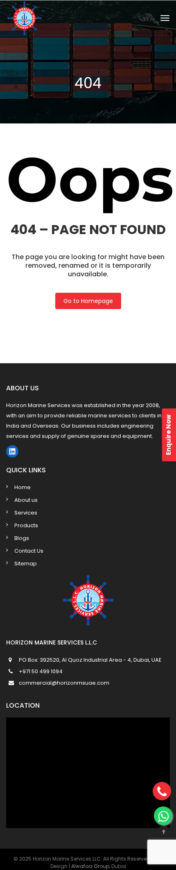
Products (26, 525)
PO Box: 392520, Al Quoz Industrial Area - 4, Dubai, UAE (90, 660)
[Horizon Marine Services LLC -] (57, 18)
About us (26, 500)
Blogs (21, 538)
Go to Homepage (88, 301)
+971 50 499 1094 (41, 671)
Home (22, 487)
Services (25, 513)
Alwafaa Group (90, 866)
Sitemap (25, 563)
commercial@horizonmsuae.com (64, 683)
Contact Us (28, 551)
